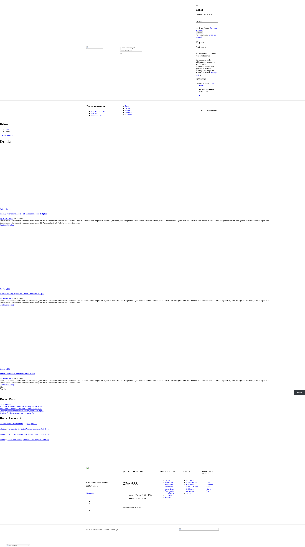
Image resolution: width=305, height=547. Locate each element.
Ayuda (188, 493)
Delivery (168, 480)
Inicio (127, 106)
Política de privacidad (169, 483)
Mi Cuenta (190, 480)
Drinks (2, 289)
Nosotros (128, 115)
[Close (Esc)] (197, 5)
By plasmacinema (6, 219)
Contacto (128, 113)
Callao (208, 487)
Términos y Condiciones (169, 488)
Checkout (190, 485)
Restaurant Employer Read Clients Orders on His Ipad (22, 294)
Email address (202, 47)
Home (7, 129)
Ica (207, 491)
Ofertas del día (96, 115)
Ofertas (94, 113)
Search (3, 389)
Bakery (2, 209)
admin (2, 429)
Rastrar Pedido (191, 482)
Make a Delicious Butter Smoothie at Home (17, 374)
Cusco (208, 489)
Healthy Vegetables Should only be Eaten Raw (17, 413)
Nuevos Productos (98, 111)
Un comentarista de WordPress (11, 424)
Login (212, 83)
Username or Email (204, 15)
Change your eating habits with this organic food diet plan (23, 214)
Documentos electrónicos (169, 492)
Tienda (127, 108)
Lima (208, 482)
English (14, 545)
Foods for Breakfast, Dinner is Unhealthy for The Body (21, 406)
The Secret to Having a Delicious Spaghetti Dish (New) (21, 409)
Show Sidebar (7, 136)
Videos (127, 110)
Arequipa (210, 485)
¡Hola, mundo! (5, 404)
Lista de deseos (192, 487)
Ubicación (90, 493)
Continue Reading (7, 225)
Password (200, 21)
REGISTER (201, 79)
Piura (208, 493)
